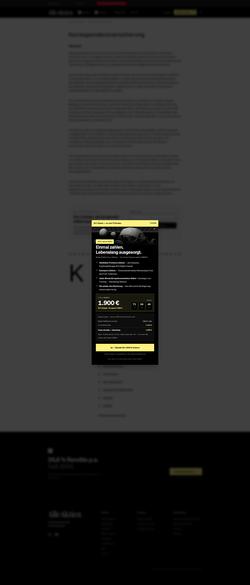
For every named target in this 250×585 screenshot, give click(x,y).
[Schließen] (154, 228)
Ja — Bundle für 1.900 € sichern (125, 347)
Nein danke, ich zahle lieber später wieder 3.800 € (125, 359)
